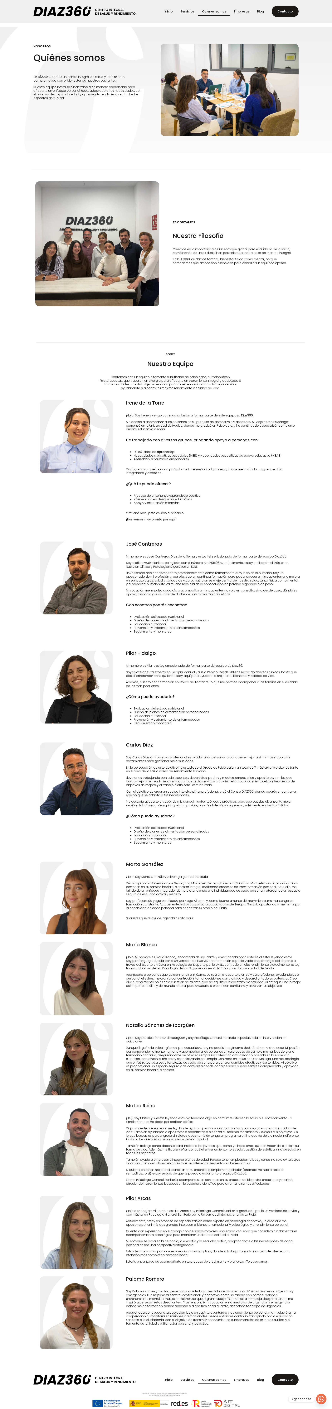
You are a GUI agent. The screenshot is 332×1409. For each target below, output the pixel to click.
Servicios (187, 11)
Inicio (168, 11)
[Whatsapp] (321, 1399)
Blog (260, 11)
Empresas (241, 11)
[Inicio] (84, 11)
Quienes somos (214, 11)
